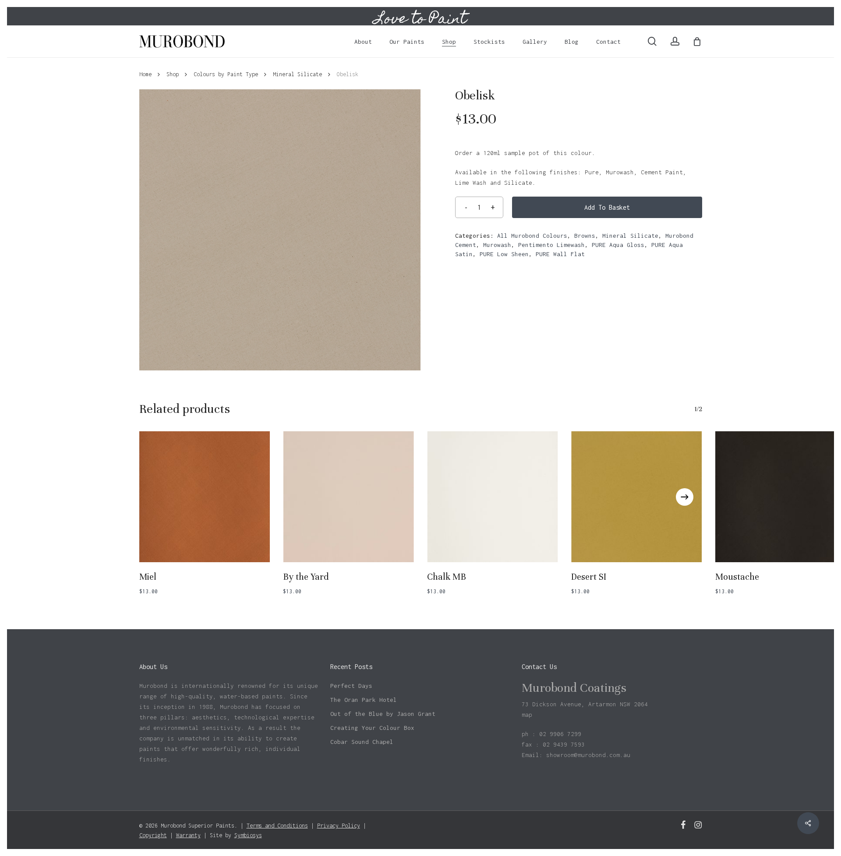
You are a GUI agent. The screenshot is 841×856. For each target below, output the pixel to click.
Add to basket (607, 207)
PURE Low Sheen (504, 253)
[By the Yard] (348, 496)
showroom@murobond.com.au (588, 754)
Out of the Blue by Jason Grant (382, 713)
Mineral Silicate (297, 74)
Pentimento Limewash (551, 244)
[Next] (684, 497)
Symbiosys (248, 835)
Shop (172, 74)
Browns (584, 235)
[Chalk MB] (492, 496)
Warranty (188, 835)
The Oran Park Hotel (363, 699)
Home (145, 74)
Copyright (153, 835)
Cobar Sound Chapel (361, 741)
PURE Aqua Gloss (618, 244)
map (527, 714)
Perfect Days (351, 685)
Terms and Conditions (277, 825)
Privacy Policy (338, 825)
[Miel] (204, 496)
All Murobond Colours (532, 235)
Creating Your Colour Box (372, 727)
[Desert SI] (636, 496)
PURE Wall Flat (560, 253)
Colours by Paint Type (226, 74)
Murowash (497, 244)
